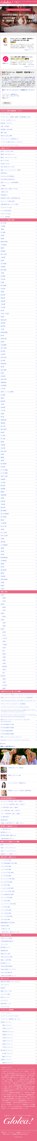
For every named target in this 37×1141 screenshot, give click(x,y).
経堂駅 (2, 398)
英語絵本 (3, 988)
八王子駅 (3, 388)
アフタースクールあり (6, 207)
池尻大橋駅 (3, 370)
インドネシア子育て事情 (7, 872)
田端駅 (2, 413)
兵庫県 (2, 613)
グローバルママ (5, 984)
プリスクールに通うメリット (8, 120)
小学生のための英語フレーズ (8, 975)
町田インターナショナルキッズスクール (11, 737)
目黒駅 (2, 291)
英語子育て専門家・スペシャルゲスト (10, 981)
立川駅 (2, 329)
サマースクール (12, 1089)
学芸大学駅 (3, 357)
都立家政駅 (3, 570)
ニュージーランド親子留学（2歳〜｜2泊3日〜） (13, 804)
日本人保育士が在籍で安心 (8, 179)
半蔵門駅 (3, 445)
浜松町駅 (3, 407)
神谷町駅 (3, 323)
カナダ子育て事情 (5, 885)
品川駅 (2, 310)
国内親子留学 (4, 820)
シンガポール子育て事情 (7, 888)
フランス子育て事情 (6, 913)
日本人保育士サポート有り (8, 166)
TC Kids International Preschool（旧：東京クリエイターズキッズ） (18, 700)
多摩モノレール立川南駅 (7, 391)
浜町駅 (2, 260)
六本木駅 (3, 307)
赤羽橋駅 (3, 266)
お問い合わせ (6, 1134)
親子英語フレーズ (5, 963)
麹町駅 (2, 441)
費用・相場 (3, 132)
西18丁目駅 (16, 95)
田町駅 (2, 341)
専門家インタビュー (12, 1094)
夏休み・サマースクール (7, 844)
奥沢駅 (2, 454)
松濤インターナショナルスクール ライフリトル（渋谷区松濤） (17, 697)
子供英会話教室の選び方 (7, 941)
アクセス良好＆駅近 (6, 210)
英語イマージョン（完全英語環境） (10, 182)
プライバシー (11, 1132)
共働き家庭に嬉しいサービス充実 (9, 204)
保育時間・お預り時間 (6, 129)
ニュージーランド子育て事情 (8, 903)
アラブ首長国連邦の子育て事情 (9, 863)
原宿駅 (2, 551)
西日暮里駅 (3, 510)
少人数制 (3, 185)
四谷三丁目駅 (4, 476)
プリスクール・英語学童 (17, 1100)
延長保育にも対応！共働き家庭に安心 (10, 198)
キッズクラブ (4, 1000)
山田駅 (2, 529)
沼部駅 (2, 498)
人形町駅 (3, 257)
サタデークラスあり (6, 213)
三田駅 (2, 273)
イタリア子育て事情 (6, 869)
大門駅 (2, 404)
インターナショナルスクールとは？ (10, 1016)
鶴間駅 (2, 491)
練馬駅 (2, 573)
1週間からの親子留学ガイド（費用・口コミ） (13, 823)
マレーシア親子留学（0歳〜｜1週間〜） (11, 813)
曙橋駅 (2, 457)
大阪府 (2, 619)
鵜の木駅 (3, 507)
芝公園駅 (3, 276)
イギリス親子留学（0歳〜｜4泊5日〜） (11, 810)
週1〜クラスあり (5, 160)
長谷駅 (2, 554)
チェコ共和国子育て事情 (7, 894)
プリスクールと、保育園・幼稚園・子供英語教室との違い (16, 117)
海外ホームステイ (5, 997)
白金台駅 (3, 288)
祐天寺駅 (3, 360)
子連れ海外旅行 (18, 1085)
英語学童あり (4, 173)
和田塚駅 (3, 251)
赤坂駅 (2, 316)
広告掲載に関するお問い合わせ (20, 1134)
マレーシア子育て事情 (6, 916)
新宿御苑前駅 (4, 557)
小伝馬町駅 (3, 523)
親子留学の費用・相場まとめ (8, 835)
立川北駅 (3, 482)
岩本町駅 (3, 466)
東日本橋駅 (3, 285)
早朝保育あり (4, 195)
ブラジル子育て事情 (6, 910)
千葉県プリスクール (6, 1059)
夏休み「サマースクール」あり (9, 157)
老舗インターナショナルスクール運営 (10, 170)
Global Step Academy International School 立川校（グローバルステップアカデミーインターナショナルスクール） (18, 710)
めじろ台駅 (3, 532)
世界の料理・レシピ (6, 1003)
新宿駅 (2, 563)
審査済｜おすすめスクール (8, 154)
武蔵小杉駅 (3, 379)
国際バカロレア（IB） (6, 991)
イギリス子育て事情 (6, 866)
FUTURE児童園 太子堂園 (7, 727)
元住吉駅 (3, 448)
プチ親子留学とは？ (6, 829)
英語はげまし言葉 (5, 953)
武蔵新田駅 (3, 495)
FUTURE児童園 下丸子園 (7, 724)
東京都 (2, 629)
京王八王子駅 (4, 535)
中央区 (11, 95)
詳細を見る (7, 102)
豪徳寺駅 (3, 401)
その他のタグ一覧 (5, 929)
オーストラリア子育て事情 (8, 878)
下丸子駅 (3, 410)
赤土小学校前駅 (5, 513)
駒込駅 (2, 520)
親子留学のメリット (6, 832)
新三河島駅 (3, 516)
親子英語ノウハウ (5, 947)
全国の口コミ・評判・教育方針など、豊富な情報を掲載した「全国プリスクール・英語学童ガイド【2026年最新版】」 (18, 80)
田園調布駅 (3, 382)
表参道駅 (3, 301)
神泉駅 (2, 238)
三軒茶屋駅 (3, 245)
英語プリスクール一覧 (14, 775)
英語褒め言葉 (4, 950)
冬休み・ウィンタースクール (8, 851)
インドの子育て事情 (6, 875)
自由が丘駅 (3, 451)
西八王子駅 (3, 526)
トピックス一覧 (5, 1006)
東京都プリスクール (6, 1022)
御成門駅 (3, 326)
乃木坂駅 (3, 304)
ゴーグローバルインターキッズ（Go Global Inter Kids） (15, 707)
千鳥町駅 (3, 504)
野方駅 (2, 567)
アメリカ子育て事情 (6, 860)
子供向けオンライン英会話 (15, 767)
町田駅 (2, 432)
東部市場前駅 (4, 579)
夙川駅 (2, 366)
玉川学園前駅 (4, 545)
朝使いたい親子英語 (6, 960)
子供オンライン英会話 (6, 938)
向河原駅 (3, 376)
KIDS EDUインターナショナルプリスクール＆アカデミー (15, 740)
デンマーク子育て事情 (6, 897)
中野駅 (2, 538)
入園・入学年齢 (5, 126)
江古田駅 (3, 226)
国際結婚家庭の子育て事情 (8, 922)
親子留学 (19, 1087)
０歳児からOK (4, 191)
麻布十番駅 (3, 270)
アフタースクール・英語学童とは (9, 139)
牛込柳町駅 (3, 560)
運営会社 (3, 1132)
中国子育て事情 (5, 925)
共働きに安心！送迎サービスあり (9, 188)
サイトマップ (26, 1132)
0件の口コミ (14, 94)
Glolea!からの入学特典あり (8, 176)
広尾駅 (2, 282)
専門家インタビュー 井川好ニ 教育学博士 (19, 790)
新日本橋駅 (3, 463)
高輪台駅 (3, 298)
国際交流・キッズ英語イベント (9, 854)
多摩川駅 (3, 501)
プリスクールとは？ (6, 114)
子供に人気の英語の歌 (6, 972)
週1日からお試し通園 (6, 135)
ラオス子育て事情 (5, 919)
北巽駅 (2, 582)
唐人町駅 (3, 351)
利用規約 (19, 1132)
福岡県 (2, 604)
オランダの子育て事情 (6, 882)
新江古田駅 (3, 223)
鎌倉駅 (2, 248)
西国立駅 (3, 485)
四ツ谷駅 (3, 438)
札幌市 (7, 95)
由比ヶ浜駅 (3, 254)
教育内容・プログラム (6, 123)
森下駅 (2, 335)
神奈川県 (3, 676)
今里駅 (2, 588)
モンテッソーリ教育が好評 (8, 201)
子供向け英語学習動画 (6, 966)
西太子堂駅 (3, 429)
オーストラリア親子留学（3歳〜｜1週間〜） (12, 801)
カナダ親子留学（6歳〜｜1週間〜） (10, 807)
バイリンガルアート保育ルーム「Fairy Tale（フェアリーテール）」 (18, 694)
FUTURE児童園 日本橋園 (7, 734)
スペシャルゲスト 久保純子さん (17, 783)
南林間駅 (3, 488)
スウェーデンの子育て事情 (8, 891)
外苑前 (2, 373)
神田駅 (2, 460)
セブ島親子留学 (5, 816)
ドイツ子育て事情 (5, 900)
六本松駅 (3, 354)
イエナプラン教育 (5, 994)
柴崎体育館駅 (4, 332)
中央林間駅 (3, 385)
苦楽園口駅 (3, 363)
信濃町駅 (3, 479)
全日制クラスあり (5, 163)
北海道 (3, 95)
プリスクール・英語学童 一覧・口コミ (11, 1019)
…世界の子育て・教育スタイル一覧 (10, 932)
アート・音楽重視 (5, 216)
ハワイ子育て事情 (5, 907)
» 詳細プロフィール (29, 50)
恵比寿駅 (3, 295)
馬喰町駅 (3, 423)
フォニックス (4, 944)
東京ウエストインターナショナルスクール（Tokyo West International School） (15, 720)
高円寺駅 (3, 541)
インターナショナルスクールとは (9, 145)
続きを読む (31, 47)
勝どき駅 (3, 426)
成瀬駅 (2, 548)
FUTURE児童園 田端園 (6, 730)
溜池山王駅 (3, 320)
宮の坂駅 (3, 395)
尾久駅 (2, 416)
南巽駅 (2, 585)
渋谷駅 (2, 235)
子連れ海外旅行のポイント (8, 838)
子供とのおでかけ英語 (6, 957)
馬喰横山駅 (3, 420)
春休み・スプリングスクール (8, 847)
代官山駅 (3, 279)
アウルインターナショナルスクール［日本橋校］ (13, 703)
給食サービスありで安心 (7, 151)
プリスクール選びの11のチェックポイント (12, 142)
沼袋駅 (2, 229)
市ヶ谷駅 (3, 435)
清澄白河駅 (3, 338)
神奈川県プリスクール (6, 1050)
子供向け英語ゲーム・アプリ (8, 969)
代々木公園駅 (4, 473)
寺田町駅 (3, 576)
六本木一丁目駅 (5, 313)
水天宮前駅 (3, 263)
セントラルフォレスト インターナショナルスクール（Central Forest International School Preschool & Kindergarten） (18, 715)
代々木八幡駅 (4, 470)
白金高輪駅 (3, 345)
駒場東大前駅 (4, 241)
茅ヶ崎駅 (3, 232)
